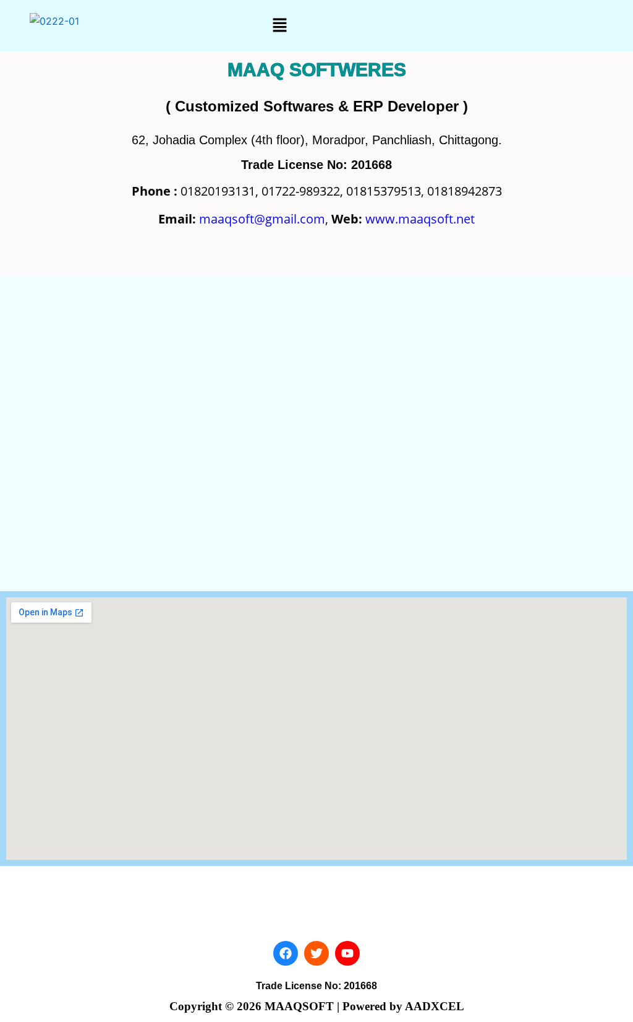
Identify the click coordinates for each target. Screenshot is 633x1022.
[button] (280, 25)
